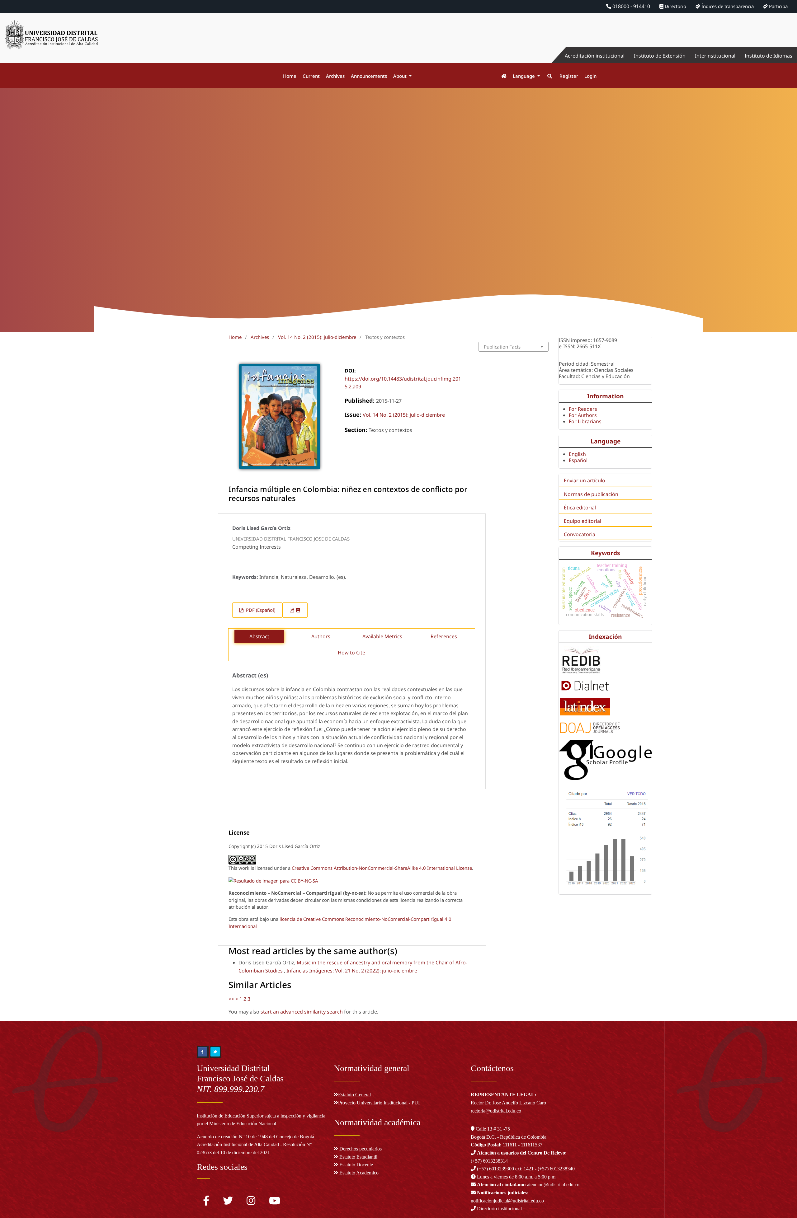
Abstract (259, 636)
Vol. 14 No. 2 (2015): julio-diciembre (317, 337)
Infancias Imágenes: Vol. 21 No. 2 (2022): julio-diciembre (351, 970)
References (444, 636)
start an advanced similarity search (302, 1011)
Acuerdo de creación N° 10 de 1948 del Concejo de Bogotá (255, 1136)
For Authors (583, 415)
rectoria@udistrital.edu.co (496, 1110)
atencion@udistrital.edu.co (528, 1184)
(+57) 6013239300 (495, 1168)
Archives (335, 76)
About (400, 76)
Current (311, 76)
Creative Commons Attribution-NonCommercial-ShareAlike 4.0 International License (382, 868)
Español (578, 460)
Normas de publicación (591, 494)
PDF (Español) (260, 610)
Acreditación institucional (595, 55)
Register (568, 76)
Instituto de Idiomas (768, 55)
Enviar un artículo (584, 480)
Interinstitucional (715, 55)
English (577, 454)
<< (231, 998)
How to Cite (351, 652)
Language (524, 76)
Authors (320, 636)
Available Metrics (382, 636)
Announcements (369, 76)
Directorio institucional (499, 1208)
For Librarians (585, 421)
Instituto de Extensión (660, 55)
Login (590, 76)
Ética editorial (580, 507)
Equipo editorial (582, 521)
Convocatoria (579, 534)
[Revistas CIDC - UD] (501, 76)
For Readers (583, 408)
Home (289, 76)
